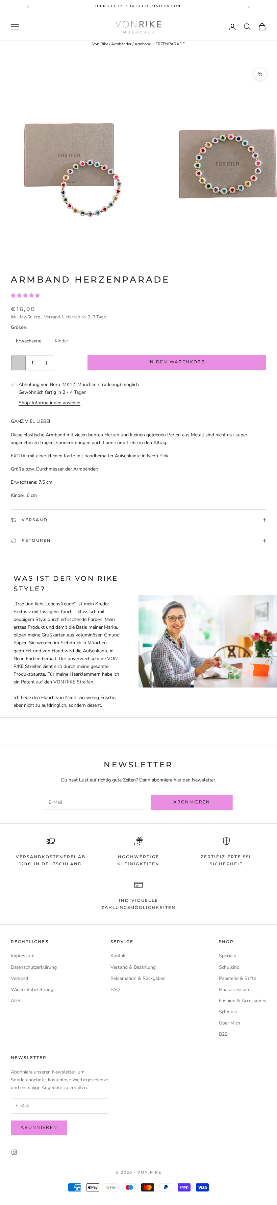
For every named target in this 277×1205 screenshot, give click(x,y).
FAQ (115, 989)
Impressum (22, 956)
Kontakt (118, 956)
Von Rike (100, 44)
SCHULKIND (149, 6)
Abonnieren (191, 802)
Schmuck (228, 1012)
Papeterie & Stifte (237, 978)
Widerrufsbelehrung (32, 989)
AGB (16, 1000)
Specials (227, 956)
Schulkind (229, 967)
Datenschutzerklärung (34, 967)
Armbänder (121, 44)
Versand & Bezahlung (133, 967)
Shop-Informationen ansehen (49, 403)
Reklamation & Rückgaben (138, 978)
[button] (26, 295)
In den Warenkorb (176, 362)
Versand (52, 317)
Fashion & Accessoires (242, 1000)
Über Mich (229, 1023)
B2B (223, 1034)
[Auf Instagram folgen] (14, 1152)
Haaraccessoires (236, 989)
